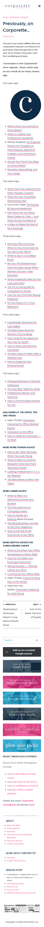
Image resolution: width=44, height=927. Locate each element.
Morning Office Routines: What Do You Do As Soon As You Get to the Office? (22, 248)
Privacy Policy (13, 890)
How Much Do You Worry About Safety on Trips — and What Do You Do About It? (22, 216)
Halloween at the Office (20, 432)
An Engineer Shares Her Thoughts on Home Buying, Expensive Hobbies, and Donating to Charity (24, 150)
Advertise (11, 858)
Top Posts (11, 831)
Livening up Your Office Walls (23, 574)
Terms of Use (12, 887)
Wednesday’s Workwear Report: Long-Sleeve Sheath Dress (11, 614)
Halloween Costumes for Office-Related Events (22, 424)
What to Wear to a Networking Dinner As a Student (20, 499)
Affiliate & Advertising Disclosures (21, 893)
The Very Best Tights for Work (23, 389)
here (31, 804)
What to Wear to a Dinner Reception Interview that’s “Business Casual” (21, 464)
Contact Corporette (15, 844)
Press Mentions (13, 828)
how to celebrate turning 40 (22, 785)
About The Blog (13, 825)
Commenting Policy (15, 883)
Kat (6, 17)
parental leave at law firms (22, 782)
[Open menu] (39, 6)
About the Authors (15, 841)
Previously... (9, 36)
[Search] (36, 640)
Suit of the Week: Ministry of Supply (33, 610)
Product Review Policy (16, 861)
